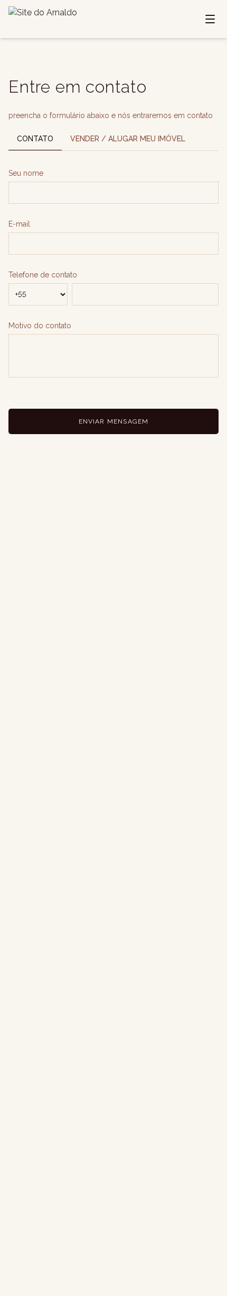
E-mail (19, 224)
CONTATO (35, 138)
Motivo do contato (39, 325)
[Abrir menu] (210, 19)
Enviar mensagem (114, 421)
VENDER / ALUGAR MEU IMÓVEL (127, 138)
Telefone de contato (42, 275)
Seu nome (25, 173)
